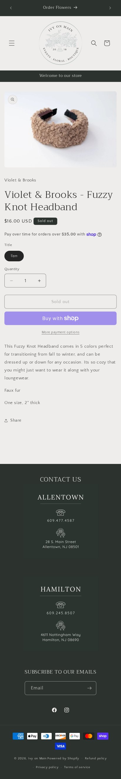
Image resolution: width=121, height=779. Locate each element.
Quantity (11, 269)
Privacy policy (47, 767)
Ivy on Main (37, 758)
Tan (17, 257)
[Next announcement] (110, 7)
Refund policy (96, 758)
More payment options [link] (61, 332)
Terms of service (77, 767)
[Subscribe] (89, 688)
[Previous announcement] (10, 7)
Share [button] (15, 420)
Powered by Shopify (63, 758)
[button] (11, 43)
